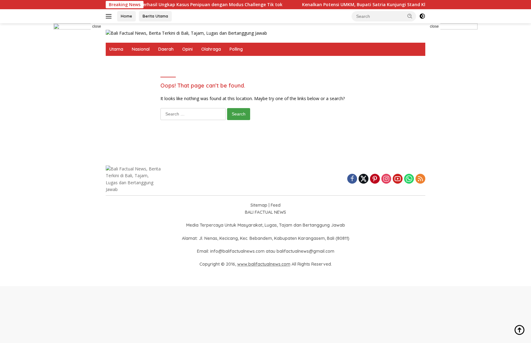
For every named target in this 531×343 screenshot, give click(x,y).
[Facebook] (352, 179)
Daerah (166, 49)
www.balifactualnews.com (263, 264)
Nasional (141, 49)
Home (126, 16)
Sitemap (258, 205)
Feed (276, 205)
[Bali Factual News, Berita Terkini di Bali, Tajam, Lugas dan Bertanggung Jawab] (186, 33)
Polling (236, 49)
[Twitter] (363, 179)
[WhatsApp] (409, 179)
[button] (410, 16)
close (96, 26)
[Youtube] (398, 179)
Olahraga (211, 49)
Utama (116, 49)
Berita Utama (155, 16)
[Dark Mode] (422, 16)
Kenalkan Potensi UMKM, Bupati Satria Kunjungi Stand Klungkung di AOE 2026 (378, 4)
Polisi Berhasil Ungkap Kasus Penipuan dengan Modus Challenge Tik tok (197, 4)
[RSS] (420, 179)
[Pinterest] (375, 179)
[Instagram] (386, 179)
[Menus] (110, 16)
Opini (187, 49)
